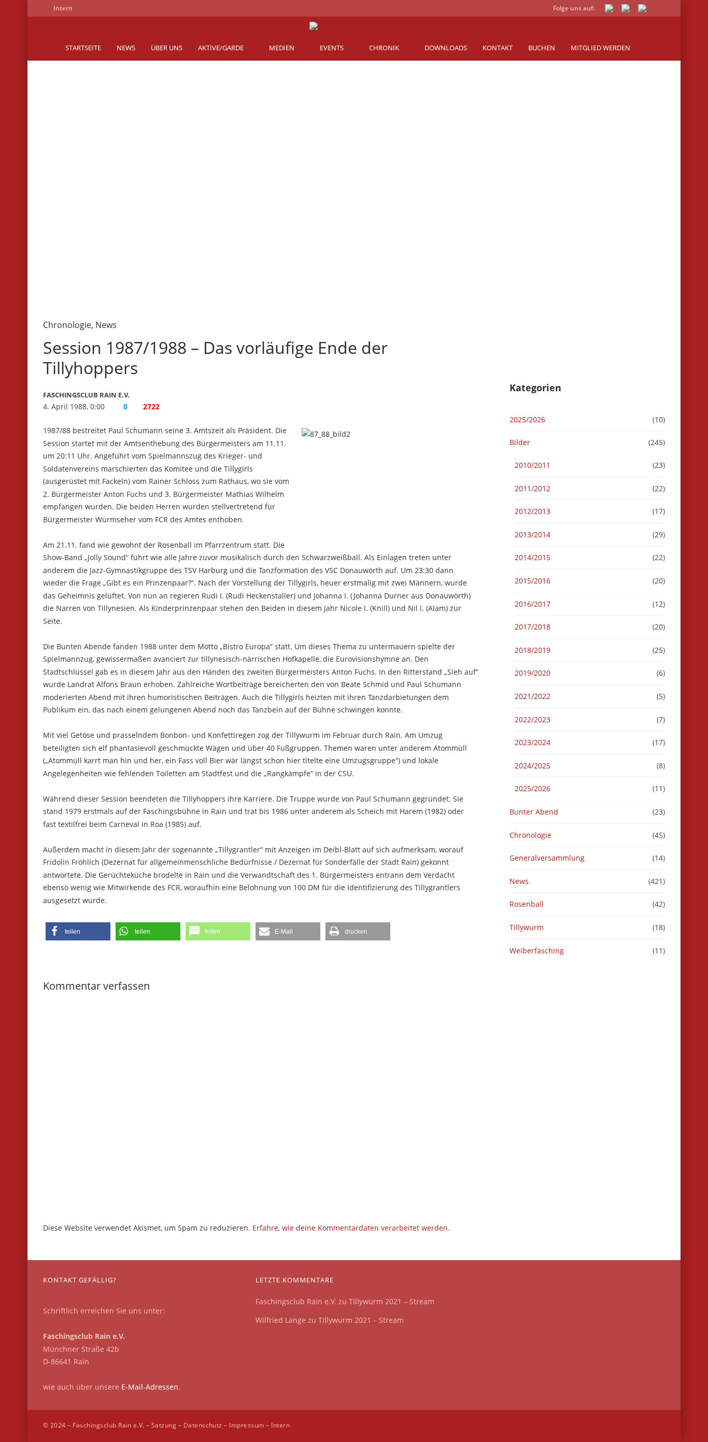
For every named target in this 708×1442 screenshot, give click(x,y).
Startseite (83, 47)
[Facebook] (609, 10)
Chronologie (67, 325)
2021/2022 (532, 696)
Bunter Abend (533, 812)
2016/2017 (532, 604)
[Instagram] (642, 10)
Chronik (384, 47)
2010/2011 (532, 465)
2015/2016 (532, 581)
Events (332, 47)
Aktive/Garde (221, 47)
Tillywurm (526, 927)
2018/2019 (532, 650)
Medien (281, 47)
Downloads (445, 47)
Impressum (246, 1425)
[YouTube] (625, 10)
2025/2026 (527, 419)
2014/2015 (532, 557)
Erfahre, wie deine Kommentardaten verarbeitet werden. (351, 1228)
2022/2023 (532, 719)
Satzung (163, 1425)
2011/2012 (532, 488)
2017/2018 (532, 627)
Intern (280, 1425)
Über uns (166, 47)
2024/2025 (532, 765)
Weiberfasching (536, 950)
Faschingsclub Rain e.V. (296, 1301)
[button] (78, 931)
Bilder (519, 442)
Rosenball (526, 904)
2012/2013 (532, 511)
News (126, 47)
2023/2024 (532, 742)
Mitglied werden (600, 47)
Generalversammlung (547, 858)
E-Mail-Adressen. (150, 1387)
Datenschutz (202, 1425)
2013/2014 (532, 534)
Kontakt (498, 47)
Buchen (541, 47)
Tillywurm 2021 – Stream (391, 1301)
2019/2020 (532, 673)
